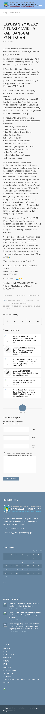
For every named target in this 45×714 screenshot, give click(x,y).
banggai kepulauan (16, 300)
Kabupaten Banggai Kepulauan (18, 303)
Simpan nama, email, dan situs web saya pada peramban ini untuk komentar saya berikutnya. (20, 455)
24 (6, 573)
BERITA (6, 651)
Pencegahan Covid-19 (12, 306)
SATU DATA (8, 673)
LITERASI (7, 667)
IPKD (5, 664)
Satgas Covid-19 (28, 306)
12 (17, 566)
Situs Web (33, 446)
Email (33, 438)
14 (28, 566)
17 (6, 569)
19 (17, 569)
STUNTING (7, 676)
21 (28, 569)
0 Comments (21, 295)
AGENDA (6, 648)
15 (33, 566)
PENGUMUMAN (8, 41)
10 (6, 566)
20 (22, 569)
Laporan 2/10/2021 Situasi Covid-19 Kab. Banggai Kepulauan (21, 31)
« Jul (4, 582)
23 (39, 569)
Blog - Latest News (11, 12)
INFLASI (6, 661)
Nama (33, 430)
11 (11, 566)
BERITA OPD (8, 654)
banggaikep (30, 300)
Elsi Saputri (35, 295)
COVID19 (7, 658)
